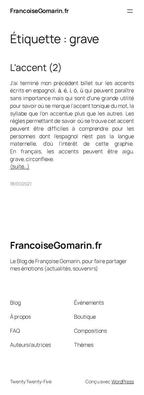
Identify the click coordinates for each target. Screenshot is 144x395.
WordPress (123, 381)
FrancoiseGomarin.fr (39, 10)
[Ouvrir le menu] (130, 11)
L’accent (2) (36, 67)
